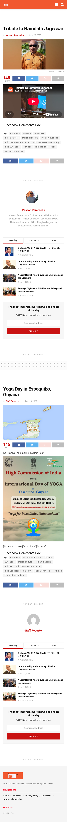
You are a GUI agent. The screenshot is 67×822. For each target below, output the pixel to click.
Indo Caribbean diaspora (17, 142)
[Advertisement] (33, 16)
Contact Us (47, 796)
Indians (8, 566)
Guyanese (39, 133)
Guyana (27, 133)
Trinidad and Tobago (45, 147)
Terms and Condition (12, 799)
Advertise (17, 796)
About (6, 796)
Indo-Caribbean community (46, 142)
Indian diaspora (30, 138)
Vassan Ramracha (15, 35)
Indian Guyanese (49, 138)
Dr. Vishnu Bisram (32, 557)
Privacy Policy (31, 796)
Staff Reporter (13, 401)
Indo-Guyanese (12, 147)
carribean (15, 133)
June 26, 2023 (35, 35)
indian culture (12, 138)
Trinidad (27, 147)
